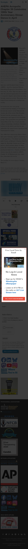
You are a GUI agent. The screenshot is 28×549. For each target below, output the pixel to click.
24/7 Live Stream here (15, 291)
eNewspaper (11, 282)
